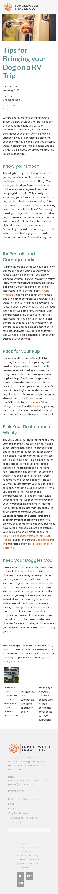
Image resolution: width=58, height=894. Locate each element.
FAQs (11, 803)
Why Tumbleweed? (19, 813)
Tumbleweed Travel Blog (22, 818)
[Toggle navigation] (45, 7)
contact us (16, 661)
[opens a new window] (20, 876)
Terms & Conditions (28, 859)
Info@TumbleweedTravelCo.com (27, 780)
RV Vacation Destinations (23, 799)
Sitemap (34, 855)
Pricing (12, 808)
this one (33, 402)
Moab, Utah (42, 540)
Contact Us (14, 822)
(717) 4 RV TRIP (25, 784)
